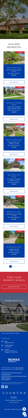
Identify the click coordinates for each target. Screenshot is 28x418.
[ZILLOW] (24, 393)
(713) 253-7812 (8, 346)
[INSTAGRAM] (7, 393)
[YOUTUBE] (14, 393)
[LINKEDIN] (10, 393)
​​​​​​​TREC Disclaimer (5, 379)
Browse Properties (14, 286)
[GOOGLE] (21, 393)
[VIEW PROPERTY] (14, 81)
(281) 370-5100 (19, 367)
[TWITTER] (17, 393)
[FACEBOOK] (3, 393)
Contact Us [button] (14, 323)
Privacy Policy (20, 409)
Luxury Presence (14, 402)
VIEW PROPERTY (14, 82)
